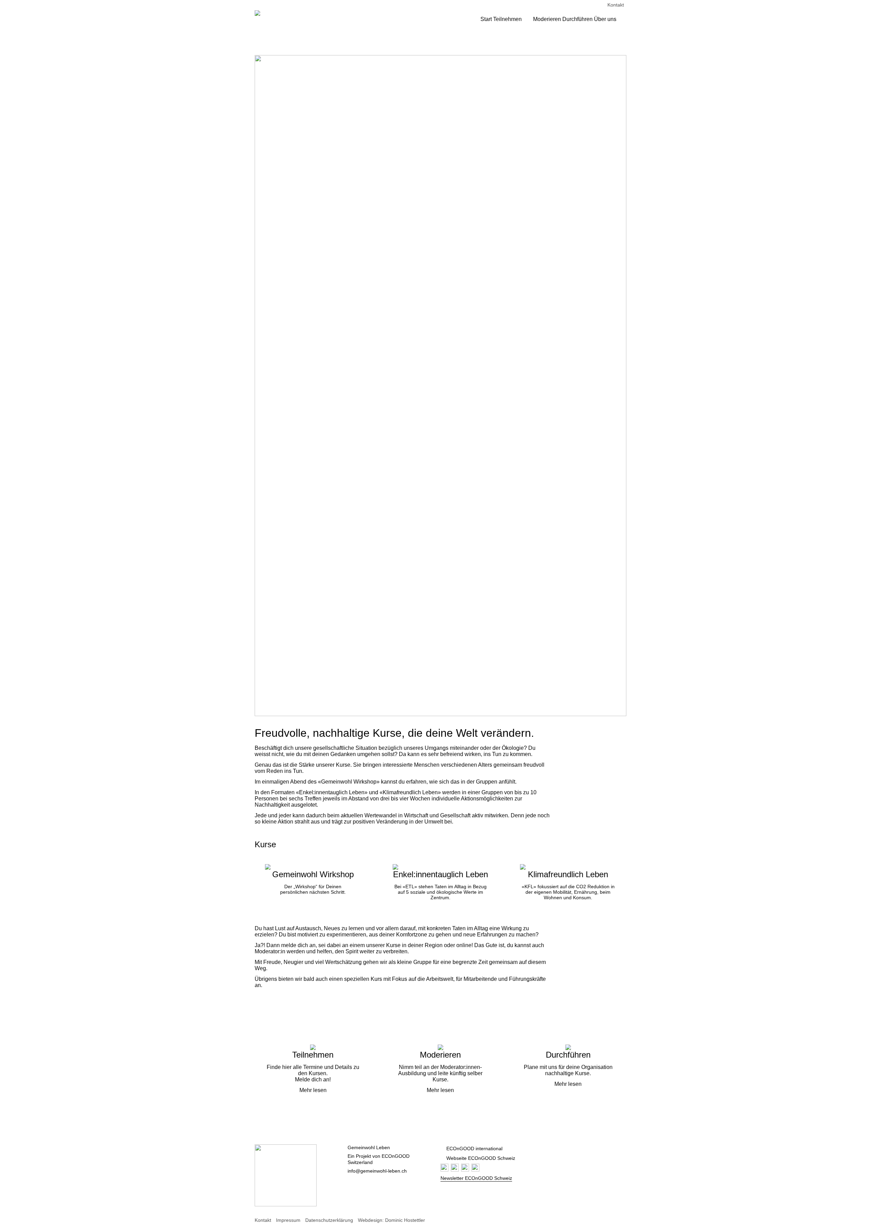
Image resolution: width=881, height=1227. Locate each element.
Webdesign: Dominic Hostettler (391, 1220)
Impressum (288, 1220)
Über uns (605, 19)
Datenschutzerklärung (329, 1220)
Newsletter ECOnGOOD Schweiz (476, 1178)
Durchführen (577, 19)
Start (486, 19)
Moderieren (547, 19)
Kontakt (615, 5)
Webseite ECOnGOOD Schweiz (480, 1158)
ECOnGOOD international (474, 1148)
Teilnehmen (507, 19)
